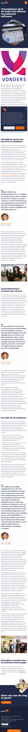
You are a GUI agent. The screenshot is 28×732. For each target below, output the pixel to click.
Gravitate (9, 726)
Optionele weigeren (9, 127)
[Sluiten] (25, 108)
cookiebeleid (11, 124)
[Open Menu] (26, 2)
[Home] (4, 3)
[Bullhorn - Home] (5, 710)
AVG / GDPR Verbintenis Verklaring (8, 720)
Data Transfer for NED (5, 717)
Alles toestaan (19, 127)
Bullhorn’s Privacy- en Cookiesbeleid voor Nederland (12, 719)
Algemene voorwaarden (6, 722)
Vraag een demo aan (14, 730)
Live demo (6, 702)
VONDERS (14, 88)
